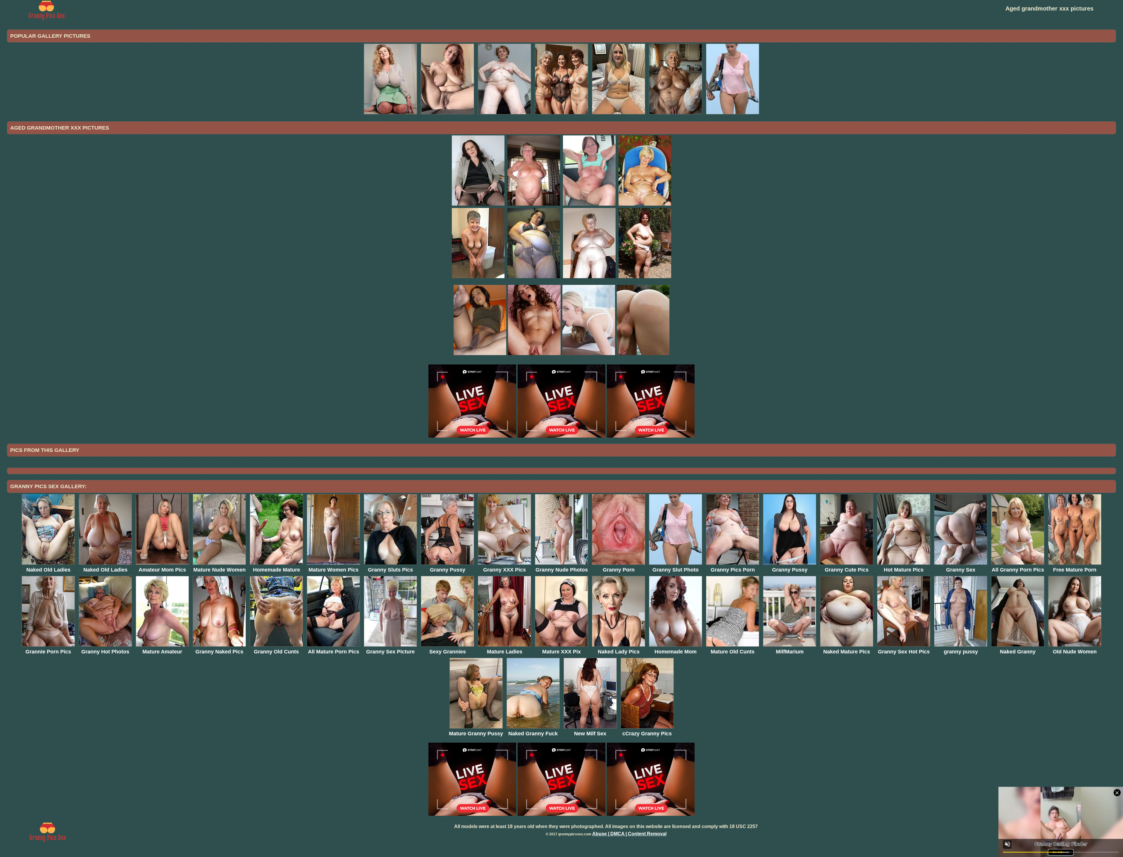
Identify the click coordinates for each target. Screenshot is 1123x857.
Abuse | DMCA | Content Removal (629, 833)
